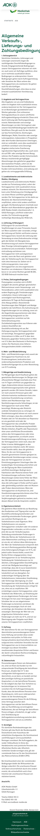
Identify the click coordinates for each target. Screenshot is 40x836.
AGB (25, 822)
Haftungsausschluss (19, 825)
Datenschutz (29, 829)
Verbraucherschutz (13, 829)
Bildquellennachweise (20, 832)
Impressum (17, 822)
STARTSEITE (8, 21)
